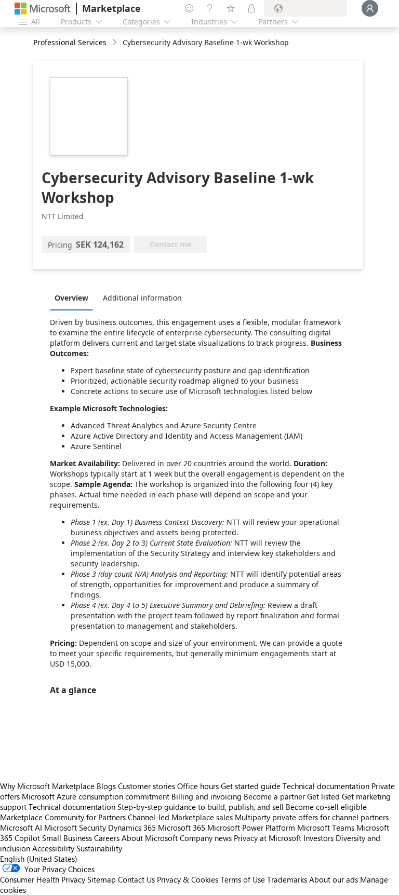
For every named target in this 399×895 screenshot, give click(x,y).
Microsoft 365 (181, 827)
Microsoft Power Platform (251, 827)
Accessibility (53, 848)
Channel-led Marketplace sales (180, 817)
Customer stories (146, 786)
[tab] (74, 297)
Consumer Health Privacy (42, 879)
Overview (71, 298)
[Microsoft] (43, 9)
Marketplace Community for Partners (63, 817)
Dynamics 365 (132, 827)
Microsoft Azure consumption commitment (96, 796)
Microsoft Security (75, 827)
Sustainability (99, 848)
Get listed (323, 796)
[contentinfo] (115, 43)
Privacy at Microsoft (267, 838)
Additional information (142, 298)
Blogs (106, 786)
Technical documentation (326, 786)
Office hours (198, 786)
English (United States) (38, 858)
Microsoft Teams (325, 827)
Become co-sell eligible (326, 807)
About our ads (333, 879)
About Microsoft (150, 838)
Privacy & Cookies (187, 879)
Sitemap (101, 879)
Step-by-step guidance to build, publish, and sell (200, 807)
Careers (106, 838)
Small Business (67, 838)
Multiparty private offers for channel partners (312, 817)
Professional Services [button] (70, 42)
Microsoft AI (21, 827)
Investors (318, 838)
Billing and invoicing (206, 796)
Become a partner (274, 796)
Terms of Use (242, 879)
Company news (206, 838)
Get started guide (251, 786)
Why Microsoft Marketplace (47, 786)
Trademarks (287, 879)
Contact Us (136, 879)
